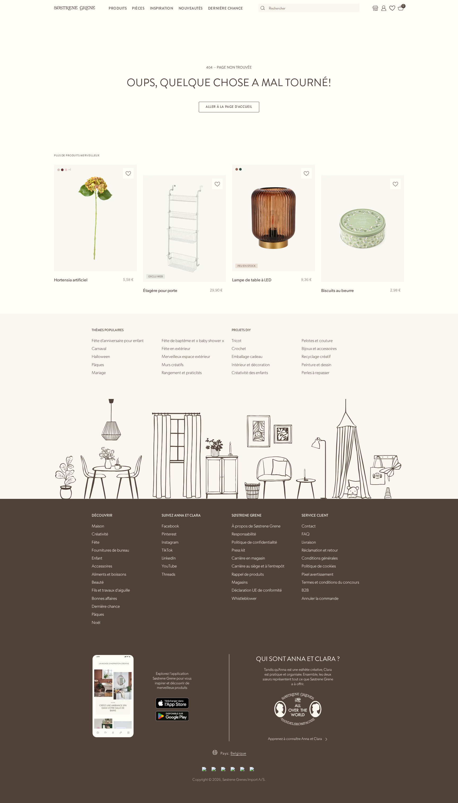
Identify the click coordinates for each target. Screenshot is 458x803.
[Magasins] (375, 8)
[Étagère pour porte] (184, 228)
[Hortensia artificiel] (95, 218)
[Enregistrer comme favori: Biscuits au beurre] (395, 184)
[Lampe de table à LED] (273, 218)
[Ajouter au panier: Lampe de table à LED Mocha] (308, 288)
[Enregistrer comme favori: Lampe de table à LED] (306, 173)
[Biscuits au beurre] (362, 228)
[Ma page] (384, 8)
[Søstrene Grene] (74, 8)
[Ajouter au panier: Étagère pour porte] (219, 298)
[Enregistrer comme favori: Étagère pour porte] (217, 184)
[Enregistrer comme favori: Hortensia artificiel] (128, 173)
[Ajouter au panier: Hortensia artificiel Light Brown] (130, 288)
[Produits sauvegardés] (392, 8)
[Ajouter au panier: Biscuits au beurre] (397, 298)
